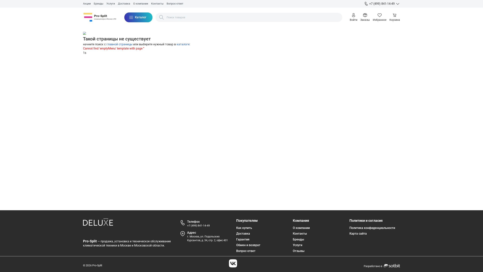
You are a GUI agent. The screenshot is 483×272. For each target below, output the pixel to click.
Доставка (124, 3)
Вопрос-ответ (175, 3)
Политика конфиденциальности (372, 228)
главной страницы (119, 44)
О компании (140, 3)
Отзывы (299, 251)
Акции (87, 3)
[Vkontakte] (233, 263)
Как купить (244, 228)
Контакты (157, 3)
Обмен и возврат (248, 245)
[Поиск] (161, 17)
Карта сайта (358, 233)
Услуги (110, 3)
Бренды (98, 3)
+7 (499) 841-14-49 (198, 225)
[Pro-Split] (100, 17)
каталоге (183, 44)
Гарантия (242, 239)
